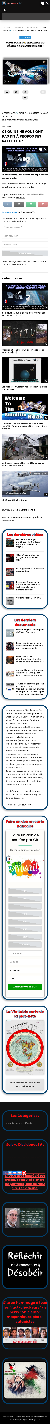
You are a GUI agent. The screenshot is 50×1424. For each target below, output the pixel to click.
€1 (25, 891)
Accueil (7, 27)
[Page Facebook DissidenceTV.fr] (5, 1173)
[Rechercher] (5, 10)
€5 (25, 906)
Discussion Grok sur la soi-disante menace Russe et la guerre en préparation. (29, 646)
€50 (25, 929)
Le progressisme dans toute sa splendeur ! (30, 569)
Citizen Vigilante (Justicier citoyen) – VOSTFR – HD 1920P (28, 557)
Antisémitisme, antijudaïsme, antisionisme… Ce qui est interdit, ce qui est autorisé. (30, 673)
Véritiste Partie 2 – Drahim (28, 597)
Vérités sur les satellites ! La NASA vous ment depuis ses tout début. (23, 464)
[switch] (45, 3)
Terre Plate (18, 27)
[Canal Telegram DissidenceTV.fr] (19, 1173)
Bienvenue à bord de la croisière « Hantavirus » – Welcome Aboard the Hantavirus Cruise (28, 586)
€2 (25, 898)
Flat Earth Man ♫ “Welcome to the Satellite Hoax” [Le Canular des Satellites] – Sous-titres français (24, 426)
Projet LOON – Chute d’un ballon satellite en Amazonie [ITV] (23, 351)
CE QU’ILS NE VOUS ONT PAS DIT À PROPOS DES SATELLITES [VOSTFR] (23, 314)
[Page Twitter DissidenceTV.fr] (10, 1173)
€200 (25, 944)
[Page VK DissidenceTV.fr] (14, 1173)
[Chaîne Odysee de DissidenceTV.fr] (24, 1173)
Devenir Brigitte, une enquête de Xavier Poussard (30, 630)
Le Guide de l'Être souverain (18, 804)
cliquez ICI (20, 197)
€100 (25, 936)
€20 (25, 921)
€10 (25, 914)
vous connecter (20, 517)
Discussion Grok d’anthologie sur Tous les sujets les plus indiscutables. (30, 659)
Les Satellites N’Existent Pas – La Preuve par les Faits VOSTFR (24, 388)
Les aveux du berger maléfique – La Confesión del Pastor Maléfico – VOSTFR (28, 543)
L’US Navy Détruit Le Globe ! (15, 500)
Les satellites (32, 27)
